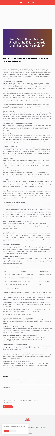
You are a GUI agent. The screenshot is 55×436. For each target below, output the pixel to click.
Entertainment (15, 64)
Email (21, 382)
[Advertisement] (27, 14)
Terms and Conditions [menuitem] (32, 427)
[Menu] (51, 2)
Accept (6, 431)
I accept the (9, 402)
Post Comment (7, 406)
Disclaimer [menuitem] (42, 427)
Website (38, 382)
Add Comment (6, 387)
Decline (12, 431)
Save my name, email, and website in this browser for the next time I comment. (21, 400)
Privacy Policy (12, 402)
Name (4, 382)
